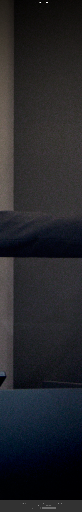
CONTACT (54, 6)
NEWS (49, 6)
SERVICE (39, 6)
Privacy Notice (48, 505)
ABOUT (44, 6)
